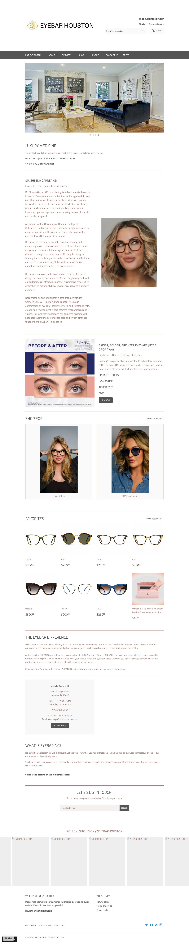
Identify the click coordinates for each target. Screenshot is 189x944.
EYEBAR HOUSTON (38, 937)
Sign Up (124, 808)
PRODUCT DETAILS (109, 375)
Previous (31, 98)
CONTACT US (112, 55)
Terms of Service (104, 905)
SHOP (81, 55)
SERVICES (67, 55)
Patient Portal (33, 55)
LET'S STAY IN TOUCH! (94, 792)
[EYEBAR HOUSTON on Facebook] (151, 925)
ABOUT (52, 55)
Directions (60, 725)
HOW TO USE (106, 381)
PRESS (126, 55)
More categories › (155, 418)
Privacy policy (103, 910)
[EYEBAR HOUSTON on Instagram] (161, 925)
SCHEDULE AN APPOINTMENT (39, 164)
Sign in (142, 24)
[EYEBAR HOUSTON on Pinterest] (156, 925)
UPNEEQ (95, 55)
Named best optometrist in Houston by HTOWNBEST (50, 158)
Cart (158, 30)
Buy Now (106, 400)
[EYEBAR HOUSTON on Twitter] (146, 925)
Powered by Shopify (56, 937)
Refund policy (103, 901)
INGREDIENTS (106, 387)
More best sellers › (155, 518)
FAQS (101, 393)
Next (158, 98)
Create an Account (156, 24)
